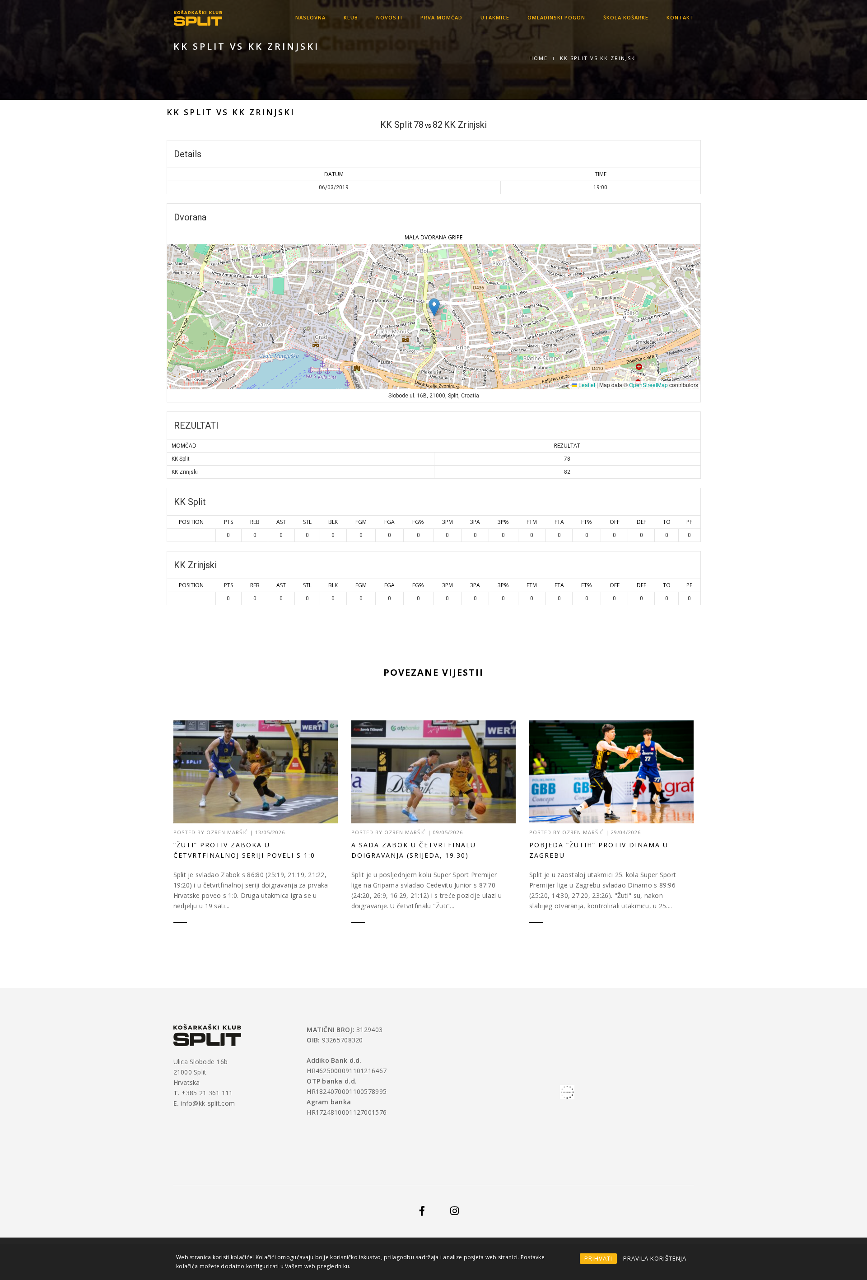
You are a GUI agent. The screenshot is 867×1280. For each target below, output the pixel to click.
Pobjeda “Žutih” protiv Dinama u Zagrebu (598, 850)
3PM (447, 522)
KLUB (351, 17)
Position (191, 522)
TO (667, 522)
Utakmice (494, 17)
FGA (389, 522)
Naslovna (310, 17)
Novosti (389, 17)
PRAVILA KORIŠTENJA (654, 1258)
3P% (503, 522)
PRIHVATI (598, 1258)
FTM (532, 522)
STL (307, 522)
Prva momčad (441, 17)
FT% (586, 522)
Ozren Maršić (227, 832)
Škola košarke (625, 17)
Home (538, 58)
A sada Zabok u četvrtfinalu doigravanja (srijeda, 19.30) (413, 850)
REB (255, 522)
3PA (475, 522)
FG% (418, 522)
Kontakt (680, 17)
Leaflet (586, 384)
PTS (228, 522)
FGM (361, 522)
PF (689, 522)
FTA (559, 522)
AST (281, 522)
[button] (434, 307)
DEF (641, 522)
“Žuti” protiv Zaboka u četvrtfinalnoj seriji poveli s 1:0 (244, 850)
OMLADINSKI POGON (556, 17)
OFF (615, 522)
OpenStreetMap (648, 384)
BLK (333, 522)
